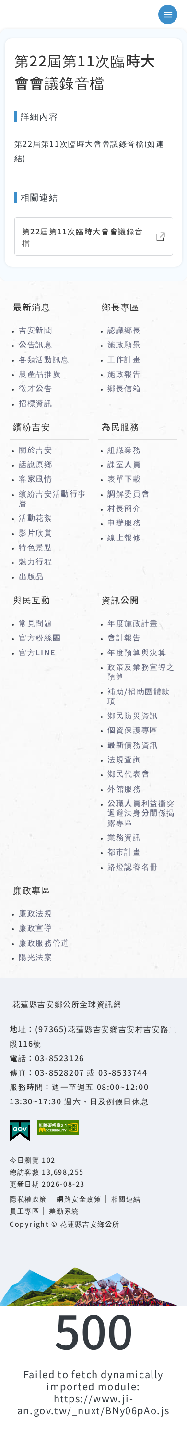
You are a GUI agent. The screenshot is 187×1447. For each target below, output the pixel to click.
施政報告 (124, 373)
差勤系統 (64, 1211)
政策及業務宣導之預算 (141, 671)
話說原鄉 (35, 464)
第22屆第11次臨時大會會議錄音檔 (83, 236)
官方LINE (37, 652)
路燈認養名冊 (132, 866)
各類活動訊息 (44, 359)
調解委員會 (128, 493)
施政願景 (124, 344)
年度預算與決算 (136, 652)
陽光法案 (35, 956)
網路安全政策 (79, 1199)
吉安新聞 (35, 329)
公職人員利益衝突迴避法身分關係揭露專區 (141, 812)
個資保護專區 (132, 729)
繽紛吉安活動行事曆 (52, 498)
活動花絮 (35, 517)
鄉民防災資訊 (132, 715)
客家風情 (35, 478)
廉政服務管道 (44, 942)
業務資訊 (124, 837)
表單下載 (124, 478)
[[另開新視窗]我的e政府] (20, 1131)
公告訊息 (35, 344)
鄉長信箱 (124, 388)
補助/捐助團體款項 (138, 696)
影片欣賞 (35, 532)
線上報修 (124, 537)
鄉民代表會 (128, 773)
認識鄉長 (124, 329)
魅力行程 (35, 561)
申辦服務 (124, 522)
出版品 (31, 576)
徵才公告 (35, 388)
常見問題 (35, 622)
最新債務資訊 (132, 744)
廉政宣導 (35, 927)
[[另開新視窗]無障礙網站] (58, 1127)
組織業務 (124, 449)
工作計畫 (124, 359)
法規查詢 (124, 759)
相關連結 (126, 1199)
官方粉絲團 (40, 637)
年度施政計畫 (132, 622)
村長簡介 (124, 507)
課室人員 (124, 464)
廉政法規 (35, 913)
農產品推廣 (40, 373)
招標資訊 (35, 403)
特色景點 (35, 546)
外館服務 (124, 788)
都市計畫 (124, 851)
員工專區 (24, 1211)
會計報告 (124, 637)
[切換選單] (167, 14)
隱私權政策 (28, 1199)
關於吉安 (35, 449)
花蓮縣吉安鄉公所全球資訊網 (50, 14)
